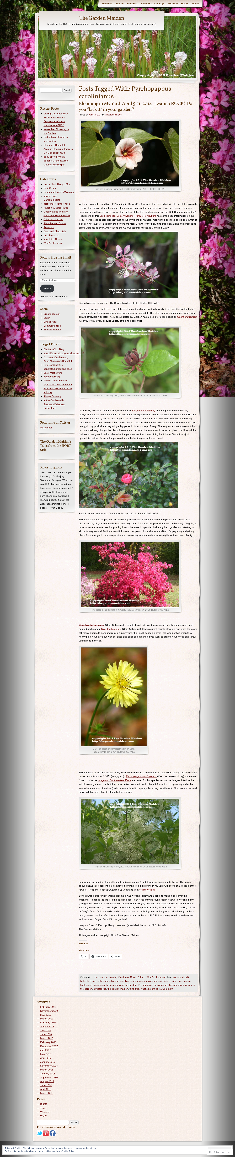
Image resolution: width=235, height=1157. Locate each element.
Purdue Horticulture (145, 215)
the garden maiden (118, 988)
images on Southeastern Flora (114, 780)
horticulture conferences (57, 203)
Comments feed (52, 325)
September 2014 (49, 1077)
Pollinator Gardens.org (56, 357)
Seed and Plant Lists (55, 231)
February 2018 (48, 1042)
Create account (52, 313)
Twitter (120, 3)
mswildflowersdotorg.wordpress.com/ (64, 353)
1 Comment (166, 988)
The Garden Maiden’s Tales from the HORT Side (56, 445)
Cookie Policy (67, 1151)
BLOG (184, 3)
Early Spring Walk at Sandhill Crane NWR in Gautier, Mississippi (56, 160)
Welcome (107, 3)
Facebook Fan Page (152, 3)
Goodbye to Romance (91, 625)
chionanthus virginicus (158, 981)
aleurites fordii (181, 977)
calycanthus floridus (108, 981)
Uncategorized (51, 235)
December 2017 (49, 1046)
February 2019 (48, 1022)
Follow (47, 288)
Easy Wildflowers (53, 372)
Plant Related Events (55, 223)
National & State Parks (56, 207)
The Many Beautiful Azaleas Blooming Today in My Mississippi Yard (58, 149)
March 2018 (46, 1038)
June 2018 (46, 1034)
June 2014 (46, 1085)
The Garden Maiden (101, 18)
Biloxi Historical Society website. (117, 215)
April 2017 (45, 1058)
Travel (195, 3)
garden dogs (50, 196)
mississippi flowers (104, 985)
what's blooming (149, 988)
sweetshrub (100, 988)
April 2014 (45, 1089)
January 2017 (47, 1061)
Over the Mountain (111, 629)
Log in (47, 317)
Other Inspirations (53, 219)
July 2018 (45, 1030)
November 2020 (49, 1010)
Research (49, 227)
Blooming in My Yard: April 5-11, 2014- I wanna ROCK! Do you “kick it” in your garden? (135, 106)
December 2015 (49, 1065)
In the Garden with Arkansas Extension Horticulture (54, 404)
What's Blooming (156, 977)
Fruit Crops (50, 188)
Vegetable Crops (53, 239)
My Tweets (46, 427)
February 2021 (48, 1007)
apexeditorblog (52, 376)
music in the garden (126, 985)
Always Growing (52, 396)
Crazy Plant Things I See (57, 184)
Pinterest (132, 3)
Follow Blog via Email (55, 257)
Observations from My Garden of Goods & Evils (119, 977)
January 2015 (47, 1073)
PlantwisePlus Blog (54, 349)
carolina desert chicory (132, 981)
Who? (43, 1116)
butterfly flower (88, 981)
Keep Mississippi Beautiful (58, 361)
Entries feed (50, 321)
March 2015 (46, 1069)
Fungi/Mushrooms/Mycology (59, 192)
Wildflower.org (147, 889)
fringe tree (177, 981)
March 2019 (46, 1018)
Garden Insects (52, 199)
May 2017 (45, 1054)
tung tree (134, 988)
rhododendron (176, 985)
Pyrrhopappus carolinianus (152, 985)
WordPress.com (52, 329)
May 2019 (45, 1014)
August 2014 (47, 1081)
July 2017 (45, 1050)
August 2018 (47, 1026)
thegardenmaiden (113, 115)
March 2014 (46, 1093)
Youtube (173, 3)
